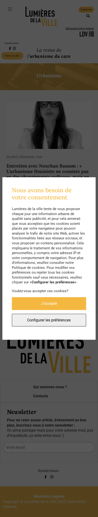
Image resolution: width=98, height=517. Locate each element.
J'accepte (49, 303)
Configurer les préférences (49, 320)
